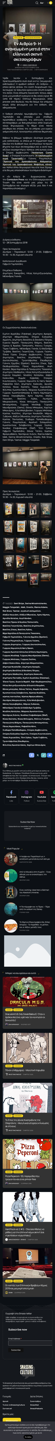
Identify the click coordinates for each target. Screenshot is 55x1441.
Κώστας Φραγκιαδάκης (32, 696)
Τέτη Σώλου (26, 737)
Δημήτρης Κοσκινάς (33, 674)
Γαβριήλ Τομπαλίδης (12, 637)
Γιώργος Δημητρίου (12, 644)
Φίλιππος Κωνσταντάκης (14, 745)
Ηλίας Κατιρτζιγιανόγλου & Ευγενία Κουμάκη (23, 685)
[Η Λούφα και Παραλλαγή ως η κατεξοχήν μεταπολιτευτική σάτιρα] (10, 859)
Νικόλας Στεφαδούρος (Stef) (34, 715)
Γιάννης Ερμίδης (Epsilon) (35, 637)
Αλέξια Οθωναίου (27, 614)
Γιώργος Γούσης (31, 640)
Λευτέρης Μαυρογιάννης (14, 700)
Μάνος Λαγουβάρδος (12, 704)
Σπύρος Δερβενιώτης (37, 730)
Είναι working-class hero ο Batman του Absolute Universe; (34, 891)
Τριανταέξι (17, 158)
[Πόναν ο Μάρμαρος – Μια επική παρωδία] (27, 1048)
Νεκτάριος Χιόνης (11, 715)
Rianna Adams (40, 607)
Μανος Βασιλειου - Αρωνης (17, 1239)
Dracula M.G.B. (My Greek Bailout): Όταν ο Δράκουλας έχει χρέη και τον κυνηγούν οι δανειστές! (25, 1017)
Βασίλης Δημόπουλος (33, 625)
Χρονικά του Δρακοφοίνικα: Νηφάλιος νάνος (27, 164)
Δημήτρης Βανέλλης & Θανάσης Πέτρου (21, 670)
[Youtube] (41, 796)
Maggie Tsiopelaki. (11, 607)
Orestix (29, 607)
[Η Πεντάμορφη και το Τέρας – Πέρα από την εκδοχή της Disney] (10, 909)
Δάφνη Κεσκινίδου (11, 663)
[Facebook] (11, 796)
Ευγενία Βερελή (23, 681)
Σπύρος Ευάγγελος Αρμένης (15, 733)
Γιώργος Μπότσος (11, 659)
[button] (5, 3)
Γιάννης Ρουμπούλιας (13, 640)
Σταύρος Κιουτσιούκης (40, 733)
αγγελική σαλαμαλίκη (31, 611)
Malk (23, 607)
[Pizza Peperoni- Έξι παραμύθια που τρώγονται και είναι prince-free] (27, 1154)
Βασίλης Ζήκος (10, 629)
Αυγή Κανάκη (25, 618)
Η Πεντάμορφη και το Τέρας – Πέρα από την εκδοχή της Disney (34, 907)
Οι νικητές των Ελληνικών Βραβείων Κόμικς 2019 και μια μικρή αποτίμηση (26, 1287)
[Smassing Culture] (10, 3)
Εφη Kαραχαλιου (14, 1024)
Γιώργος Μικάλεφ (11, 655)
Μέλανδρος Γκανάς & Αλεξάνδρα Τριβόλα (22, 707)
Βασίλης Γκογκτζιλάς (12, 625)
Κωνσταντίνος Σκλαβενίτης (15, 692)
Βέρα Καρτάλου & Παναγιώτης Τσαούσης (21, 633)
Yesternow (37, 152)
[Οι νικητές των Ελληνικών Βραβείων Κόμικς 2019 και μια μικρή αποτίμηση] (27, 1263)
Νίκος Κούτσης (10, 719)
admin (11, 1293)
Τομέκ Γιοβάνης (40, 737)
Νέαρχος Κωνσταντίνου (32, 711)
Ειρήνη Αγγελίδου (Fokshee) (36, 678)
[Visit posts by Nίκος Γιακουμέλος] (5, 765)
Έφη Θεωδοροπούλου (41, 681)
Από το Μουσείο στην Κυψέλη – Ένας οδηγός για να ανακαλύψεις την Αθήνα (35, 874)
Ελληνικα (18, 1010)
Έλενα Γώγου (9, 681)
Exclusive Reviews (33, 38)
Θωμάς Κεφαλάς (40, 689)
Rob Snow (7, 611)
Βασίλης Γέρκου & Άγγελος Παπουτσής (20, 622)
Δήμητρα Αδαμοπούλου (32, 663)
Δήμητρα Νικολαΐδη (12, 666)
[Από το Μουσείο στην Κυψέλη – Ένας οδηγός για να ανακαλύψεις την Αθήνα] (10, 875)
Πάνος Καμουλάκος (11, 726)
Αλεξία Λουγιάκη (10, 614)
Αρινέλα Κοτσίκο (10, 618)
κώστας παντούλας (12, 696)
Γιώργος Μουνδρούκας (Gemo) (34, 655)
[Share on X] (37, 755)
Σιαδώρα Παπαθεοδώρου (14, 730)
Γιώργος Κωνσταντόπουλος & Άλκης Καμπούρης (25, 652)
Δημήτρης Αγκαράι (31, 666)
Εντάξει (28, 1437)
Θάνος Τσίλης (25, 689)
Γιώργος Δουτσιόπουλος (34, 644)
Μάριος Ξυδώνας (31, 704)
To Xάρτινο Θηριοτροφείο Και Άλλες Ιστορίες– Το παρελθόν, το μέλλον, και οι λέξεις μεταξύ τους (34, 924)
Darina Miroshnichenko (36, 603)
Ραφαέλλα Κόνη (28, 726)
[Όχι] (51, 1431)
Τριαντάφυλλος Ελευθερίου (16, 741)
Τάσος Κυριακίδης (11, 737)
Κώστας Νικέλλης (37, 692)
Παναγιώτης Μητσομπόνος (35, 722)
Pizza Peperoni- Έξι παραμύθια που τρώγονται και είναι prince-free (22, 1178)
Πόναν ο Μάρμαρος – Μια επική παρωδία (24, 1070)
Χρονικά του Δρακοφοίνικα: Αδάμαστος (28, 161)
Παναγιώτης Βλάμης (12, 722)
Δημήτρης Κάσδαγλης (13, 674)
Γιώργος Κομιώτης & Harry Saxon (18, 648)
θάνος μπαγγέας (10, 689)
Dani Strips (19, 603)
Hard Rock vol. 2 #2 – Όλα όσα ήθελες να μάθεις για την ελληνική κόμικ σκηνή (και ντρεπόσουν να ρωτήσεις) (24, 1232)
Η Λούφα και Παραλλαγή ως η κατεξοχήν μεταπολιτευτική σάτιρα (34, 857)
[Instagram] (26, 796)
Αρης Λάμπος (43, 614)
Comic (9, 1010)
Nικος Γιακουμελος (30, 65)
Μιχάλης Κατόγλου (11, 711)
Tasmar (16, 611)
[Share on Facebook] (31, 755)
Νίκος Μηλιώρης (25, 719)
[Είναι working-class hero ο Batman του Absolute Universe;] (10, 892)
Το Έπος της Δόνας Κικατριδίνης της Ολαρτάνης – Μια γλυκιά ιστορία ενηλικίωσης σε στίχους (27, 1123)
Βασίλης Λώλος (25, 629)
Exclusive (18, 38)
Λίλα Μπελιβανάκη (35, 700)
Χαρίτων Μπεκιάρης (36, 745)
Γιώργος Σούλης (28, 659)
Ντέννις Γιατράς (41, 719)
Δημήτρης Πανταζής (12, 678)
